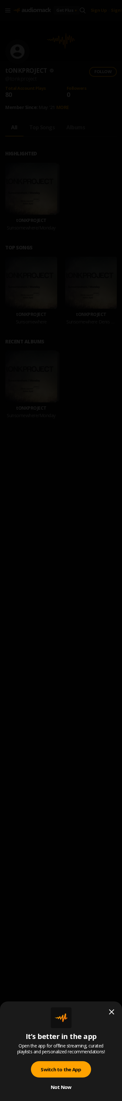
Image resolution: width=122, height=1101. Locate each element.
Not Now (61, 1087)
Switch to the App (61, 1069)
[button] (61, 550)
